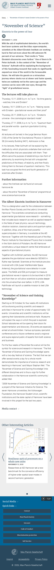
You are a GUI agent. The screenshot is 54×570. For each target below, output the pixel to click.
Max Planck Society (27, 517)
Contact (27, 511)
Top (49, 499)
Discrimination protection (27, 535)
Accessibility (24, 559)
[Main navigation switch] (49, 5)
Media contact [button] (9, 408)
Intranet (27, 523)
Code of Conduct (27, 529)
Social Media (10, 501)
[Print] (4, 36)
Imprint (10, 559)
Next (51, 457)
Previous (3, 457)
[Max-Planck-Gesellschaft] (16, 552)
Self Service (27, 541)
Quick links (9, 506)
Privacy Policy (41, 559)
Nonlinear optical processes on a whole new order (25, 460)
